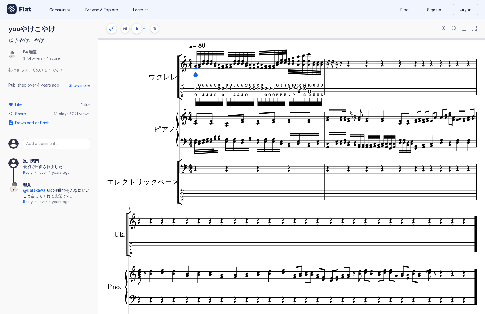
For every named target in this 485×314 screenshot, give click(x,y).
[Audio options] (144, 29)
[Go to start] (125, 28)
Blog (404, 9)
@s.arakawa (34, 190)
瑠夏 (33, 51)
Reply (28, 172)
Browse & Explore (101, 9)
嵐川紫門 (31, 161)
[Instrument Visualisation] (154, 28)
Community (59, 9)
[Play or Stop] (137, 29)
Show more (79, 85)
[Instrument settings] (112, 29)
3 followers (33, 58)
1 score (53, 58)
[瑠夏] (11, 55)
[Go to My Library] (19, 9)
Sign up (434, 9)
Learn (138, 9)
